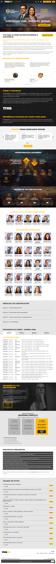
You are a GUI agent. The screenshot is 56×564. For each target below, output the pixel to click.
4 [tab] (29, 84)
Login (53, 1)
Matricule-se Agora (47, 1)
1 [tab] (25, 84)
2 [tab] (26, 84)
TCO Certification (18, 1)
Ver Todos (28, 146)
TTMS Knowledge (51, 553)
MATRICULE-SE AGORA (47, 35)
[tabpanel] (16, 72)
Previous (3, 72)
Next (53, 72)
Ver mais (51, 485)
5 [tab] (30, 84)
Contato (37, 553)
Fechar (53, 561)
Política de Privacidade (29, 561)
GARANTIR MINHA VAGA (42, 431)
